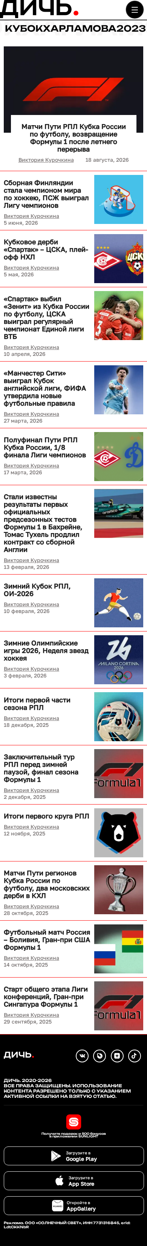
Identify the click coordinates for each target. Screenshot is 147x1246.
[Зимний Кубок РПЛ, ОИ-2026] (118, 602)
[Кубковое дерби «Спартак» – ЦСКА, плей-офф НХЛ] (118, 258)
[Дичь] (39, 16)
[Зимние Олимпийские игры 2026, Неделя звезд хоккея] (118, 659)
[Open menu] (135, 9)
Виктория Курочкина (46, 159)
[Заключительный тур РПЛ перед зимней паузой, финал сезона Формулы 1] (118, 773)
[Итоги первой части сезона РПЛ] (118, 716)
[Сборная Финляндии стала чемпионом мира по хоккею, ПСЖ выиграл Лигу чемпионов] (118, 199)
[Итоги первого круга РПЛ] (118, 832)
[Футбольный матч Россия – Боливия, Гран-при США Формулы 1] (118, 948)
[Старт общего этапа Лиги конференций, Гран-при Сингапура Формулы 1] (118, 1005)
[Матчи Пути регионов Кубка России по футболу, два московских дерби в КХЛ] (118, 889)
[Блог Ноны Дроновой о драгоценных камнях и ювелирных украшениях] (99, 1056)
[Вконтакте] (82, 1056)
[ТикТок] (134, 1056)
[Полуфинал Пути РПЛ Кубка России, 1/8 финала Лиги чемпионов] (118, 456)
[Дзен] (117, 1056)
